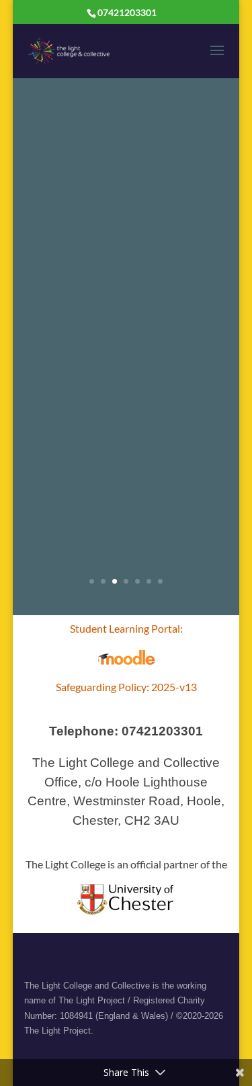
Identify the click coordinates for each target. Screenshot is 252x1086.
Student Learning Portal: (126, 628)
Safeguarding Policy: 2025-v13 (126, 686)
